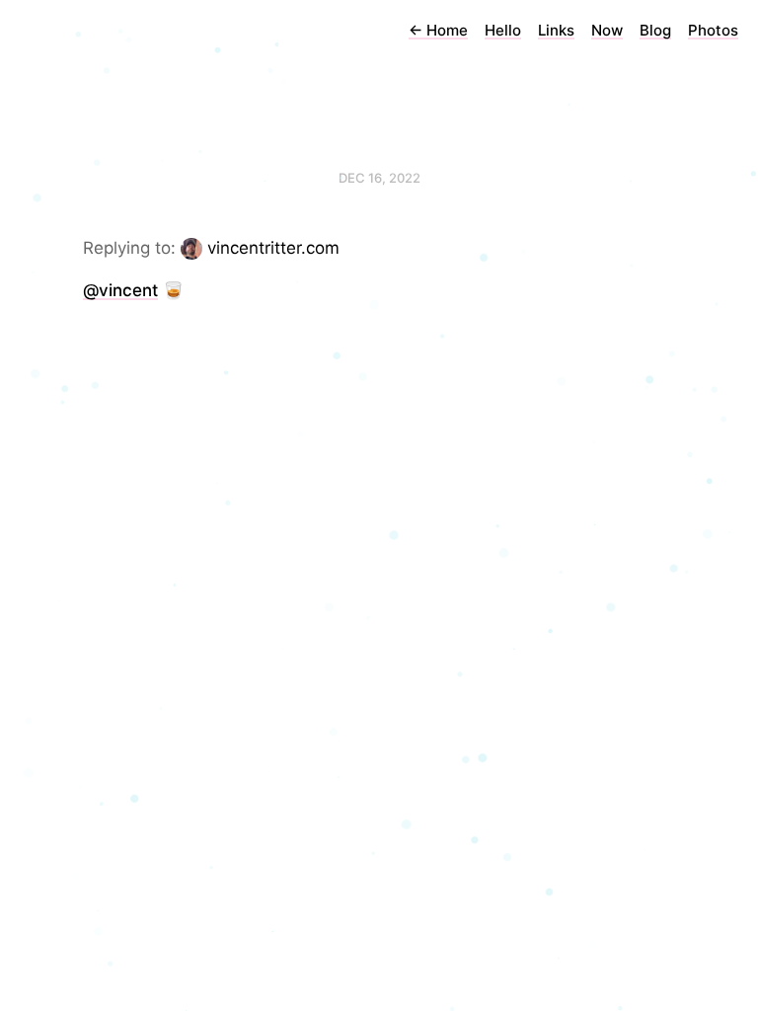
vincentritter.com (273, 248)
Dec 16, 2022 (379, 178)
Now (607, 30)
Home (438, 30)
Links (556, 30)
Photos (713, 30)
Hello (503, 30)
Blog (655, 30)
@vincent (120, 290)
